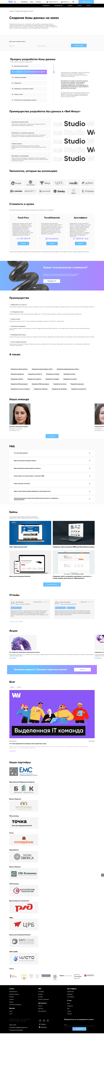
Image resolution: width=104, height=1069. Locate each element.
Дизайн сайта (71, 607)
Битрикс (11, 1002)
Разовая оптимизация (43, 999)
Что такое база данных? (21, 453)
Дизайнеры (70, 994)
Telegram (43, 1024)
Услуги (79, 5)
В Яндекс (40, 994)
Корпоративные (13, 991)
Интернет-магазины (14, 994)
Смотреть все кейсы (52, 584)
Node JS (40, 1006)
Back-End (40, 1008)
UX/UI (10, 1013)
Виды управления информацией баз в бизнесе (27, 468)
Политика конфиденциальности (18, 1027)
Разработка (46, 5)
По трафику (41, 991)
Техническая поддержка (15, 1004)
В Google (40, 996)
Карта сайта (12, 1025)
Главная (11, 11)
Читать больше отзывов (16, 621)
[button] (86, 2)
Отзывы (69, 1011)
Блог (68, 1008)
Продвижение (58, 5)
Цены (31, 1)
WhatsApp (44, 1027)
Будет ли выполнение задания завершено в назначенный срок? (32, 491)
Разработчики (70, 991)
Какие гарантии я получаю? (22, 483)
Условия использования (16, 1030)
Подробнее (52, 436)
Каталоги (11, 999)
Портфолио (24, 1)
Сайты (10, 1011)
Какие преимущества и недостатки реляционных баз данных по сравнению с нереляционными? (36, 499)
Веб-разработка (42, 1011)
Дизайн (70, 5)
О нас (88, 5)
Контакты (38, 1)
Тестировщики (70, 996)
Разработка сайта (16, 607)
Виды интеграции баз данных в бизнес (25, 460)
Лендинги (11, 996)
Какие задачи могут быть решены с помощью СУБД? (29, 476)
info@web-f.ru (66, 1)
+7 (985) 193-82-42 (53, 1)
